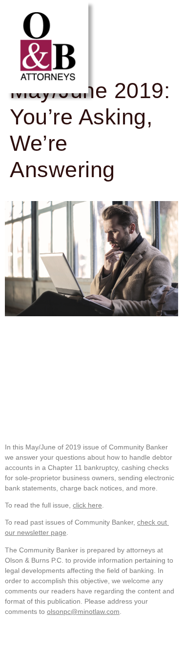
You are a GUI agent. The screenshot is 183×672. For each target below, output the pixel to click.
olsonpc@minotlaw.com (83, 611)
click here (87, 505)
